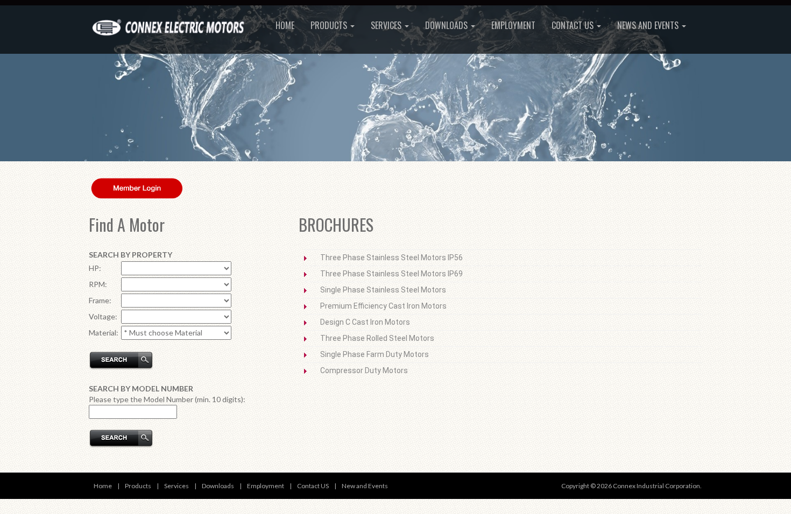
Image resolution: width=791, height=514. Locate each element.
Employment (513, 25)
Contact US (313, 486)
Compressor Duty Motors (364, 370)
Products (329, 25)
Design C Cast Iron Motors (365, 322)
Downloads (447, 25)
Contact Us (574, 25)
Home (285, 25)
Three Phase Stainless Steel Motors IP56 (391, 257)
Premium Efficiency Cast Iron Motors (383, 306)
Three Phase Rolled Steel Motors (377, 338)
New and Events (365, 486)
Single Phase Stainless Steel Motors (383, 289)
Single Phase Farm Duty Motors (374, 354)
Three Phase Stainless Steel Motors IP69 (391, 273)
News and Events (649, 25)
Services (387, 25)
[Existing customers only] (137, 187)
